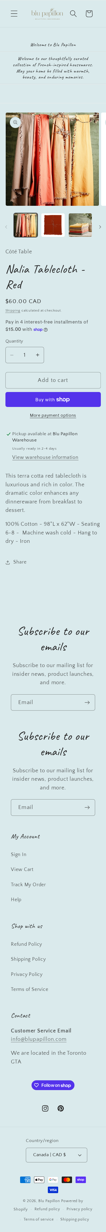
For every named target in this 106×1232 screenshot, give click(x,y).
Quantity (14, 341)
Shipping (12, 310)
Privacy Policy (27, 974)
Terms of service (39, 1219)
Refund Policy (26, 944)
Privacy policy (79, 1209)
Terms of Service (29, 989)
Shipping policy (74, 1219)
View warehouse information (45, 457)
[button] (14, 13)
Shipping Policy (28, 959)
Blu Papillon (49, 1201)
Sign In (18, 854)
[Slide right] (100, 227)
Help (16, 900)
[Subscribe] (87, 702)
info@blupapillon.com (39, 1039)
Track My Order (28, 885)
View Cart (22, 869)
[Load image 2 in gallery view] (53, 225)
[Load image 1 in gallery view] (26, 225)
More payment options (53, 415)
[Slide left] (6, 227)
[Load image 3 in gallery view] (80, 225)
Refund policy (47, 1209)
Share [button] (19, 562)
